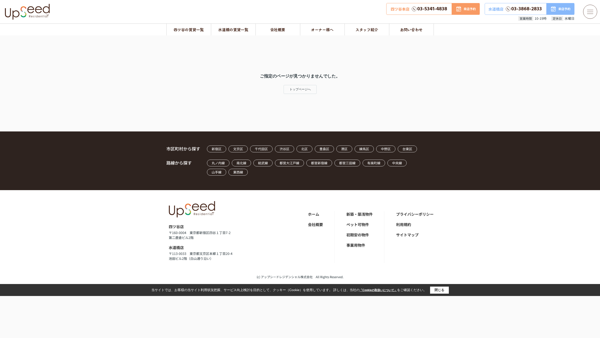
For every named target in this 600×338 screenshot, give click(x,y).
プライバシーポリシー (415, 214)
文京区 (238, 148)
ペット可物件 (357, 224)
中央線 (397, 163)
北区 (304, 148)
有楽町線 (373, 163)
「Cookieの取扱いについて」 (378, 290)
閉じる (439, 290)
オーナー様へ (322, 29)
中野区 (386, 148)
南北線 (241, 163)
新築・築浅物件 (359, 214)
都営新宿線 (319, 163)
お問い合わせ (411, 29)
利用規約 (403, 224)
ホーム (313, 214)
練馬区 (364, 148)
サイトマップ (407, 235)
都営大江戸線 (289, 163)
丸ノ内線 (218, 163)
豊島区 (324, 148)
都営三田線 (347, 163)
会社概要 (277, 29)
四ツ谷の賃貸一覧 (189, 29)
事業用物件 (355, 245)
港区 (344, 148)
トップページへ (300, 89)
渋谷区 (284, 148)
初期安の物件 (357, 235)
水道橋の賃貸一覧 (233, 29)
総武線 (263, 163)
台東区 (407, 148)
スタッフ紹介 (367, 29)
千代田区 (261, 148)
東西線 (238, 172)
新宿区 (216, 148)
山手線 (216, 172)
